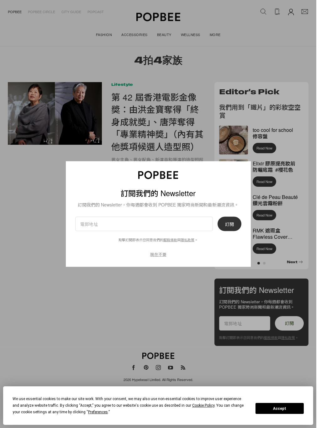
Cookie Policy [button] (203, 405)
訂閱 (229, 224)
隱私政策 (187, 239)
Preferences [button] (98, 412)
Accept (279, 408)
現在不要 (158, 254)
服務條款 (170, 239)
